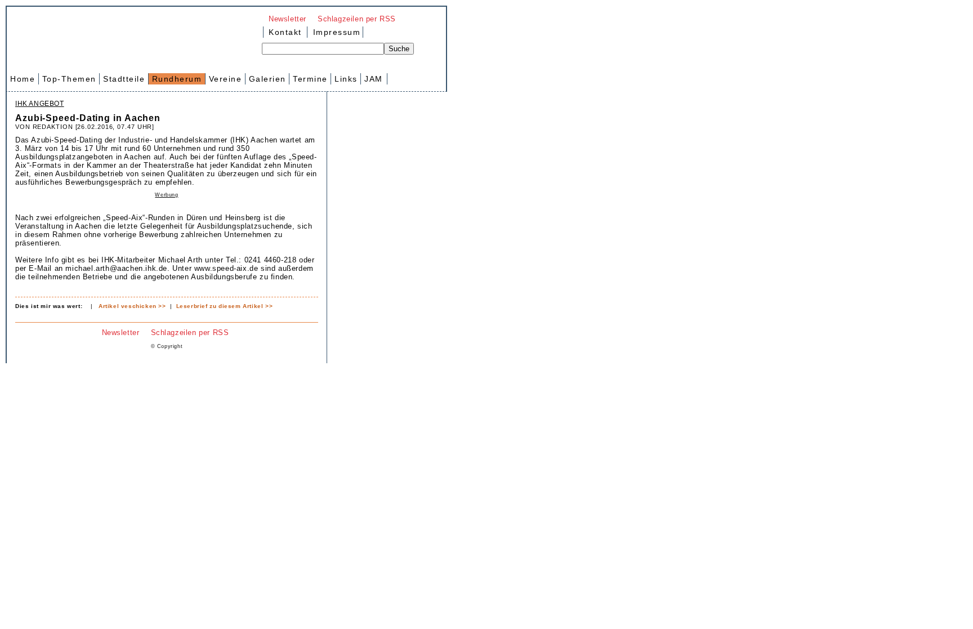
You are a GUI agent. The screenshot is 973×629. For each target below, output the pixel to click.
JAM (373, 78)
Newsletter (287, 19)
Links (346, 78)
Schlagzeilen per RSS (357, 19)
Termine (310, 78)
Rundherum (177, 78)
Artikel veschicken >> (132, 306)
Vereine (225, 78)
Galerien (267, 78)
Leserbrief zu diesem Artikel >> (224, 306)
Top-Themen (69, 78)
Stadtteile (124, 78)
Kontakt (285, 32)
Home (22, 78)
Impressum (335, 32)
